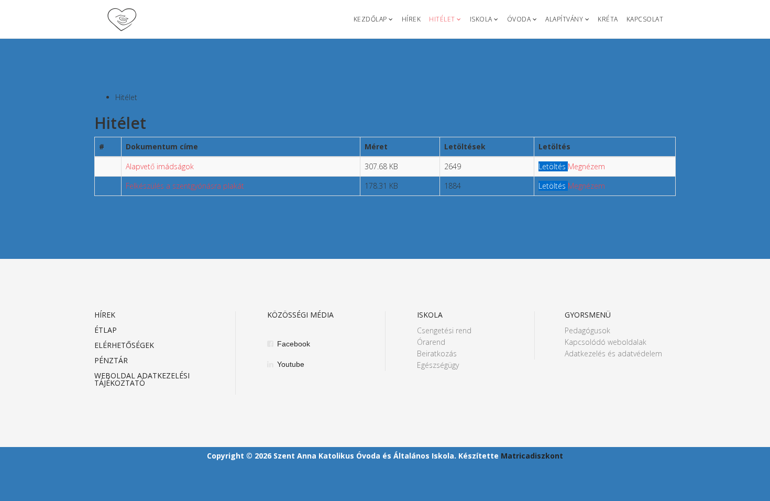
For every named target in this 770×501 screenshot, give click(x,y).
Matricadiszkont (532, 456)
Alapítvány (564, 19)
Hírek (411, 19)
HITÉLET (442, 19)
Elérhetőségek (124, 346)
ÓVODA (519, 19)
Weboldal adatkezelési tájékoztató (142, 380)
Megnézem (586, 166)
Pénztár (111, 361)
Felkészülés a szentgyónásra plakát (185, 186)
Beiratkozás (437, 353)
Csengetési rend (444, 330)
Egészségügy (438, 365)
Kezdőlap (370, 19)
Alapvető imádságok (160, 166)
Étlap (105, 330)
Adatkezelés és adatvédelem (613, 353)
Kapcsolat (645, 19)
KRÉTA (608, 19)
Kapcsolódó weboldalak (605, 342)
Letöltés (553, 166)
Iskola (481, 19)
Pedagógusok (587, 330)
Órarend (431, 342)
